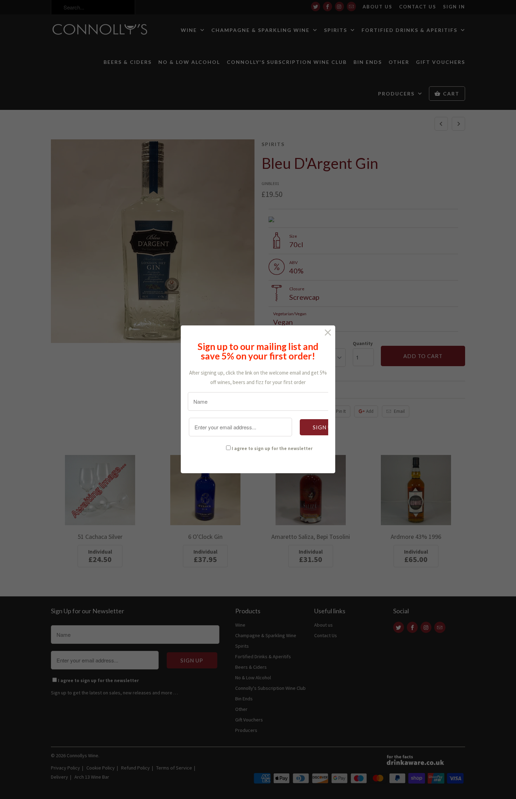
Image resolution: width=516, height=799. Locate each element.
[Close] (328, 332)
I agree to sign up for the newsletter (272, 448)
